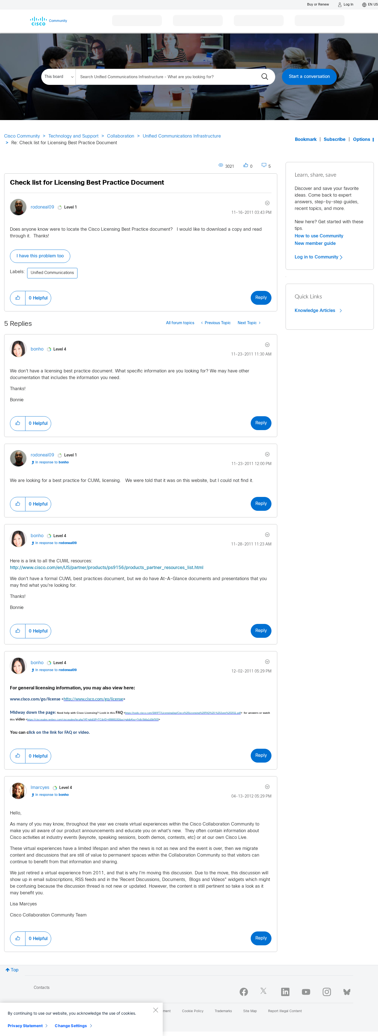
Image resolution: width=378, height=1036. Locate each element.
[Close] (155, 1010)
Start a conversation (309, 77)
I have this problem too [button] (40, 256)
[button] (17, 298)
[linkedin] (285, 992)
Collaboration (120, 136)
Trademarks (223, 1011)
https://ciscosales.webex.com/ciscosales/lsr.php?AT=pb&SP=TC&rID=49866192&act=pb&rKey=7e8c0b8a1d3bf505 (93, 719)
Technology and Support (73, 136)
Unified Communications (52, 273)
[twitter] (264, 992)
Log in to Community (317, 257)
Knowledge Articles (315, 311)
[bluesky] (347, 991)
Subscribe (335, 140)
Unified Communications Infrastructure (182, 136)
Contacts (42, 988)
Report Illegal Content (285, 1011)
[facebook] (244, 992)
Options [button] (361, 140)
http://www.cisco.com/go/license (93, 699)
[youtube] (306, 992)
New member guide (315, 243)
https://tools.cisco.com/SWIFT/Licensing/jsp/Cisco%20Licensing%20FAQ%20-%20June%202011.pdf (183, 713)
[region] (81, 1019)
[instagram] (327, 992)
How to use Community (319, 236)
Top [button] (15, 970)
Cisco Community (22, 136)
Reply (261, 298)
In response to (52, 462)
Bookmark (306, 140)
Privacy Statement (25, 1025)
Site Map (250, 1011)
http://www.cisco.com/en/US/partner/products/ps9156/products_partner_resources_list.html (106, 568)
